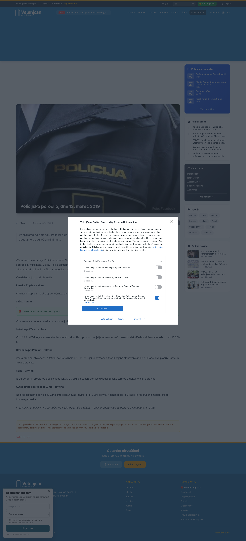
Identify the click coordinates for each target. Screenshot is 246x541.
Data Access (123, 319)
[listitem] (123, 261)
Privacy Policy (139, 319)
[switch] (158, 267)
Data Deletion (107, 319)
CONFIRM (102, 309)
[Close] (172, 222)
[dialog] (123, 270)
